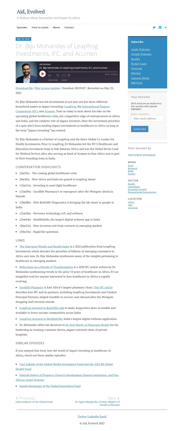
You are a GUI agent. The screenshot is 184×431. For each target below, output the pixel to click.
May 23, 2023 (23, 39)
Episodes (22, 27)
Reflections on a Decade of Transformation (46, 267)
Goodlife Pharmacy (31, 287)
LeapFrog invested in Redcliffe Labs (42, 308)
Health (131, 183)
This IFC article (103, 287)
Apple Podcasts (140, 49)
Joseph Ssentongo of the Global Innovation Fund (50, 386)
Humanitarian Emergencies (142, 192)
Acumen (50, 111)
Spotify (135, 59)
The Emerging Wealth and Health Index (44, 246)
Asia (130, 204)
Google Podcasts (141, 54)
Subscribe (53, 80)
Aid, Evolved (31, 11)
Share (64, 80)
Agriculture (134, 186)
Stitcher (136, 73)
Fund (130, 165)
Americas (133, 207)
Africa (131, 202)
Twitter (82, 416)
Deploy (131, 173)
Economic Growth (137, 189)
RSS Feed (136, 83)
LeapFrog (70, 106)
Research (132, 168)
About (56, 27)
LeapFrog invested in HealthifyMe (41, 319)
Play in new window (47, 88)
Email (103, 416)
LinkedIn (93, 416)
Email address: (140, 114)
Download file (24, 88)
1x (64, 75)
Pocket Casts (138, 63)
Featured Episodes (142, 155)
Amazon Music (140, 78)
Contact (69, 27)
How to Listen (40, 27)
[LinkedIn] (160, 27)
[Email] (165, 27)
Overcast (136, 68)
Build (130, 171)
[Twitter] (154, 27)
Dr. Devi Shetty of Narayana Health (87, 325)
